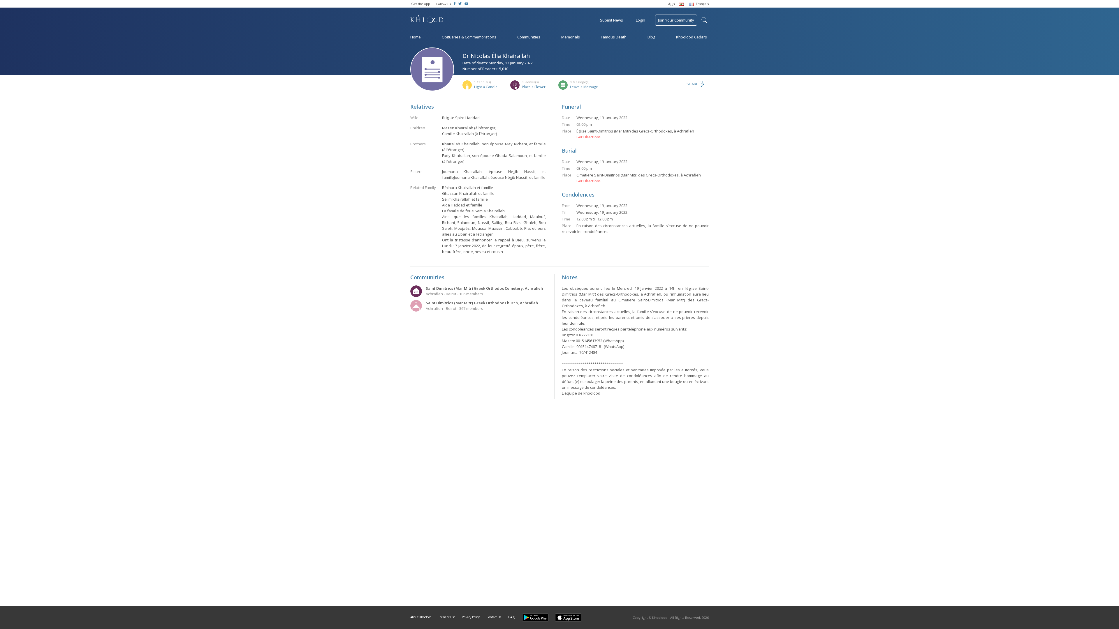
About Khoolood (421, 617)
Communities (528, 37)
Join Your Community (676, 20)
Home (415, 37)
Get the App (420, 3)
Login (640, 20)
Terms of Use (446, 617)
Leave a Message (584, 86)
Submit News (611, 20)
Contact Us (493, 617)
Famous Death (614, 37)
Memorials (570, 37)
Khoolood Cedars (691, 37)
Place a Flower (534, 86)
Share (692, 83)
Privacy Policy (471, 617)
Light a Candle (485, 86)
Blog (651, 37)
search (704, 20)
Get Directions (588, 137)
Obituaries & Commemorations (469, 37)
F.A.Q (511, 617)
